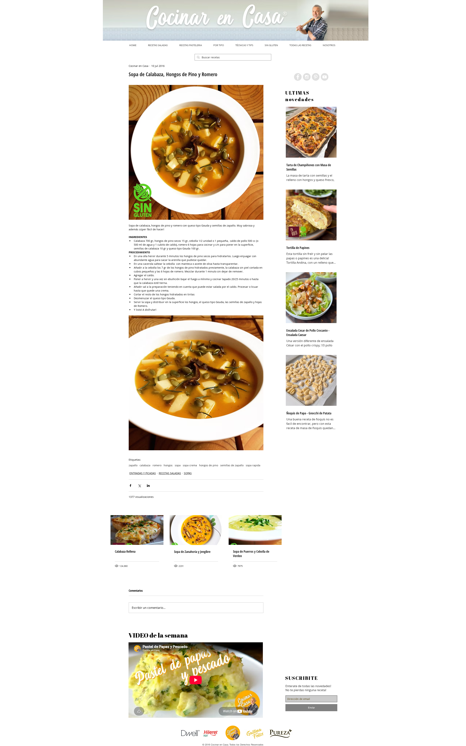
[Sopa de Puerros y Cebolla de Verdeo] (255, 530)
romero (157, 465)
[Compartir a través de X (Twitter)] (139, 485)
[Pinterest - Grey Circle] (315, 77)
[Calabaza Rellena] (136, 530)
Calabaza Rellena (125, 551)
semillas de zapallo (232, 465)
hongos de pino (208, 465)
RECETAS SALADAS (170, 473)
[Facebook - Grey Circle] (298, 77)
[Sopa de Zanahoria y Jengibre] (196, 530)
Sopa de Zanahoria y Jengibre (192, 551)
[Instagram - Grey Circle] (307, 77)
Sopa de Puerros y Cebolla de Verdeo (251, 553)
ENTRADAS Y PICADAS (142, 473)
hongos (168, 465)
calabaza (145, 465)
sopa (178, 465)
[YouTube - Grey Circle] (324, 77)
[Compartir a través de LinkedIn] (148, 485)
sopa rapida (253, 465)
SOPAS (188, 473)
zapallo (133, 465)
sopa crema (190, 465)
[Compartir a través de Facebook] (130, 485)
